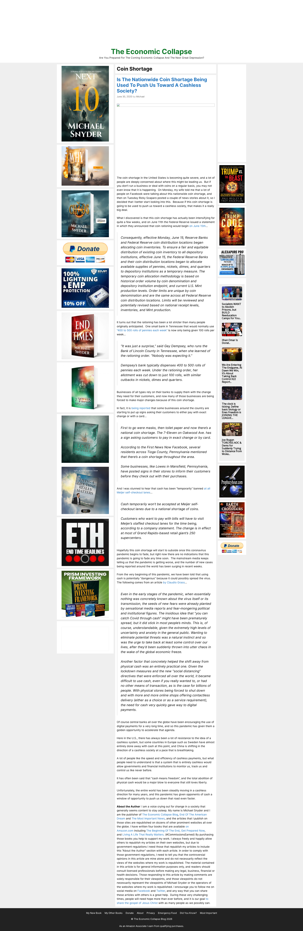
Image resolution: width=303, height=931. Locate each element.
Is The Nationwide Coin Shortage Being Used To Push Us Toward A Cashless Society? (162, 85)
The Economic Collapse (151, 51)
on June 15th (197, 226)
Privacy (151, 912)
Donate (130, 912)
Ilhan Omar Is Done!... (230, 341)
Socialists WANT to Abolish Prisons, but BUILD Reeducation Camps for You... (231, 311)
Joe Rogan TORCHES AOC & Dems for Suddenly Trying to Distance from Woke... (232, 446)
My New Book (93, 912)
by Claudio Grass (174, 582)
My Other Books (113, 912)
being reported (140, 408)
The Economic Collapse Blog (160, 814)
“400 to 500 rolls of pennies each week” (142, 330)
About (140, 912)
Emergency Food (167, 912)
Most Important (208, 912)
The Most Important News (148, 818)
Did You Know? (188, 912)
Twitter (160, 890)
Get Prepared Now (193, 830)
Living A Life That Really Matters (143, 834)
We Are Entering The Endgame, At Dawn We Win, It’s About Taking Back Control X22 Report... (232, 373)
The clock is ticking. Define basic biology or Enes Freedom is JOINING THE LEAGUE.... (231, 410)
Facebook (143, 890)
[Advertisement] (151, 25)
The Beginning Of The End (163, 830)
